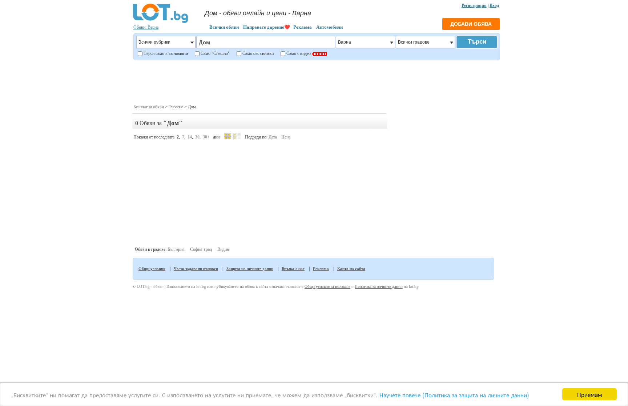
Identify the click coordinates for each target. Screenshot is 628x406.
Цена (285, 137)
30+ (206, 137)
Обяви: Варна (145, 27)
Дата (273, 137)
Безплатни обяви (148, 106)
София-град (201, 249)
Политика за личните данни (379, 286)
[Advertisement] (316, 81)
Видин (223, 249)
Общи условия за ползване (327, 286)
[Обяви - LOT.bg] (160, 21)
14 (190, 137)
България (176, 249)
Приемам (589, 394)
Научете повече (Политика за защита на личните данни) (454, 394)
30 (197, 137)
